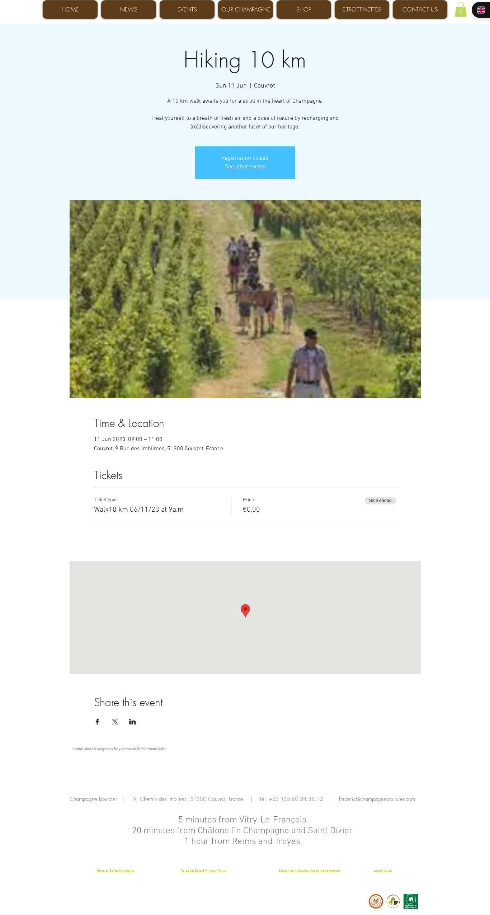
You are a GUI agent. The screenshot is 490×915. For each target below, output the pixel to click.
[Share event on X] (115, 721)
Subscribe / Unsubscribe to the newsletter (310, 870)
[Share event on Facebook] (97, 721)
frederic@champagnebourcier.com (377, 799)
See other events (245, 166)
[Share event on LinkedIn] (132, 721)
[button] (460, 9)
